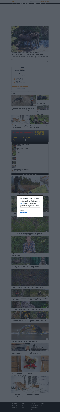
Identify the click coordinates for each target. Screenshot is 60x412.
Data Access (30, 215)
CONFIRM (23, 212)
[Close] (42, 196)
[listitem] (30, 208)
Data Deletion (26, 215)
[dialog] (30, 206)
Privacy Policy (33, 215)
